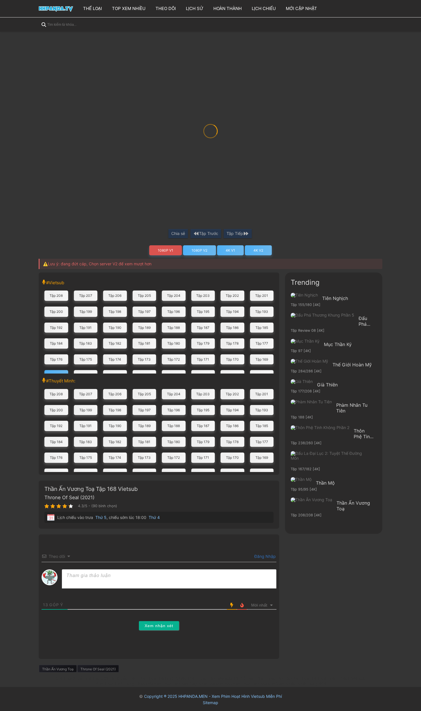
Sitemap (210, 702)
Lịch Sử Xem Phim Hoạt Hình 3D (262, 678)
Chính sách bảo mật (74, 678)
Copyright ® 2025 (213, 696)
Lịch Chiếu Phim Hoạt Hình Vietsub (199, 678)
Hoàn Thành (227, 8)
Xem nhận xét (159, 625)
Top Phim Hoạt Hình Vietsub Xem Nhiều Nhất (265, 684)
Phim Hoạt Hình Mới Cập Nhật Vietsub (187, 684)
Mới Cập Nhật (301, 8)
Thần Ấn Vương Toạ (58, 669)
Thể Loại (92, 8)
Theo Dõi (166, 8)
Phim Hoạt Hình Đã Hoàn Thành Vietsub (328, 678)
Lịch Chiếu (264, 8)
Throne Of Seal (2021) (69, 497)
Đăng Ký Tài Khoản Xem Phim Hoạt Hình (130, 678)
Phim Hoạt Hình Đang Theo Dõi (123, 684)
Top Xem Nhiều (128, 8)
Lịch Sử (194, 8)
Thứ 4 (154, 517)
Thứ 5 (101, 517)
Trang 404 (316, 684)
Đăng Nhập (264, 556)
